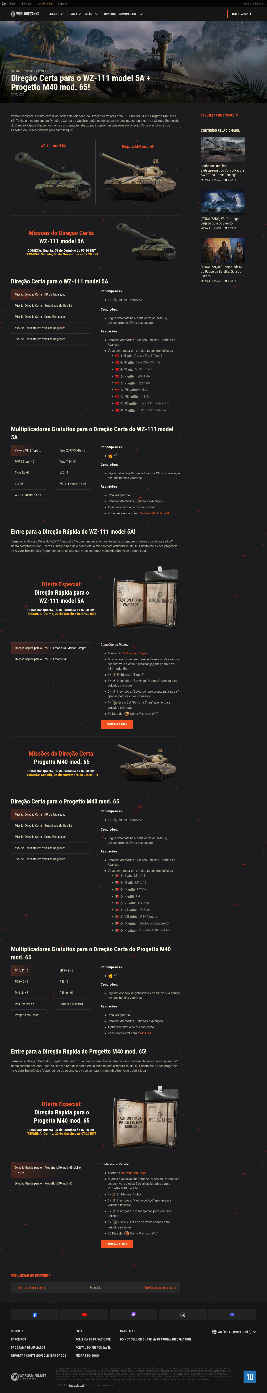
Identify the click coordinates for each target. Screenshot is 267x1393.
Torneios (109, 14)
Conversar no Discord (217, 115)
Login (246, 3)
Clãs (88, 14)
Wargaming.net (76, 1385)
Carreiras (127, 1331)
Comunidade (128, 14)
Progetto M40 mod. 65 (138, 146)
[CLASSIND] (250, 1377)
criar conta (259, 3)
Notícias (28, 71)
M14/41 (145, 1033)
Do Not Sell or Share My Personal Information (155, 1339)
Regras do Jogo (87, 1355)
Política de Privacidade (93, 1339)
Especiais (41, 71)
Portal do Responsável (93, 1347)
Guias (71, 14)
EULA (78, 1331)
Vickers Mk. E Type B (154, 513)
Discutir (232, 180)
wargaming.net (28, 1377)
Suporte (17, 1331)
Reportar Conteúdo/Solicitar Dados (38, 1355)
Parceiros (18, 1339)
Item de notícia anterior (31, 1288)
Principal (16, 71)
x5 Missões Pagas (134, 653)
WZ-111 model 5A (53, 146)
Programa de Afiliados (28, 1347)
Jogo (53, 14)
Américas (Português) (234, 1332)
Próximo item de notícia (159, 1288)
